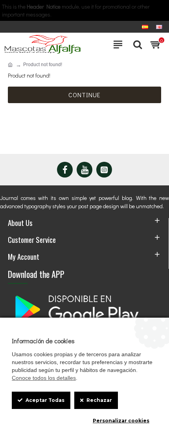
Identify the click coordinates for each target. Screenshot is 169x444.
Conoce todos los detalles (44, 378)
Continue (84, 95)
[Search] (135, 44)
